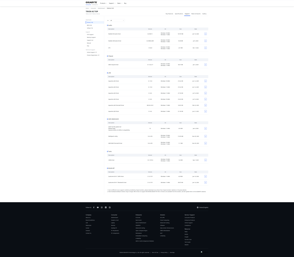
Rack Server (139, 220)
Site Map (172, 252)
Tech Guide (187, 242)
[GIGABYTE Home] (91, 2)
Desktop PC (114, 228)
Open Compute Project (141, 230)
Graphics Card (115, 220)
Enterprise (95, 4)
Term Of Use (155, 252)
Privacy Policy (164, 252)
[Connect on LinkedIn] (105, 207)
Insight (186, 237)
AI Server (138, 217)
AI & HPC (162, 217)
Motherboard (114, 217)
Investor (88, 230)
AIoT (161, 233)
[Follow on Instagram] (101, 207)
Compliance (188, 225)
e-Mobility (138, 238)
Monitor (113, 225)
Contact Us (88, 233)
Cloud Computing (164, 220)
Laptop (113, 222)
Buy (125, 3)
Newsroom (88, 225)
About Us (88, 217)
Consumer (88, 4)
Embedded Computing (141, 236)
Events (186, 234)
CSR (87, 222)
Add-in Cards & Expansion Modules (145, 241)
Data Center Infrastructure (167, 228)
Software (162, 225)
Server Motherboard (141, 222)
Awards (186, 244)
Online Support (91, 52)
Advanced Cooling (140, 228)
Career (87, 228)
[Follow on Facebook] (93, 207)
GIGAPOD (138, 225)
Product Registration (92, 55)
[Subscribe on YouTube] (97, 207)
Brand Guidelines (90, 220)
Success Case (188, 239)
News (186, 231)
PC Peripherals (115, 230)
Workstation (139, 233)
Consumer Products (190, 217)
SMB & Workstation (165, 230)
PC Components (115, 233)
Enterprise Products (190, 220)
